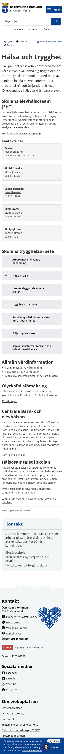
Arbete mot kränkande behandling (26, 261)
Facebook (34, 673)
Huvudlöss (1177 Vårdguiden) (22, 371)
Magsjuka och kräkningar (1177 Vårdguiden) (31, 376)
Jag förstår (53, 741)
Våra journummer (16, 628)
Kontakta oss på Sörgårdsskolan (27, 565)
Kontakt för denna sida (51, 41)
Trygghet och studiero (25, 304)
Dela (9, 45)
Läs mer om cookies (32, 750)
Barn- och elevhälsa (13, 454)
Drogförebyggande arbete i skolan (28, 290)
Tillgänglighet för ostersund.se (20, 724)
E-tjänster (35, 28)
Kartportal (8, 719)
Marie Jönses (12, 172)
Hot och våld (20, 275)
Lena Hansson (13, 192)
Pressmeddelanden (13, 735)
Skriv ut (23, 41)
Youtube (34, 684)
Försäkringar (9, 401)
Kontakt (47, 28)
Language (18, 28)
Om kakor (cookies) (13, 713)
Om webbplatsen (12, 708)
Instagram (34, 689)
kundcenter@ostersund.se (22, 617)
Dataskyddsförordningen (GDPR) (21, 730)
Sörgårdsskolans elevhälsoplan (21, 133)
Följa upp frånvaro (23, 333)
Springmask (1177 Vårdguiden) (23, 367)
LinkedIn (34, 678)
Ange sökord (12, 21)
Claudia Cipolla (14, 212)
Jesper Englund (14, 151)
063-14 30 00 (13, 622)
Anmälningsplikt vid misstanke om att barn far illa (31, 318)
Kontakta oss (13, 633)
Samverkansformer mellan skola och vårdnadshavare (32, 347)
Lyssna (10, 41)
